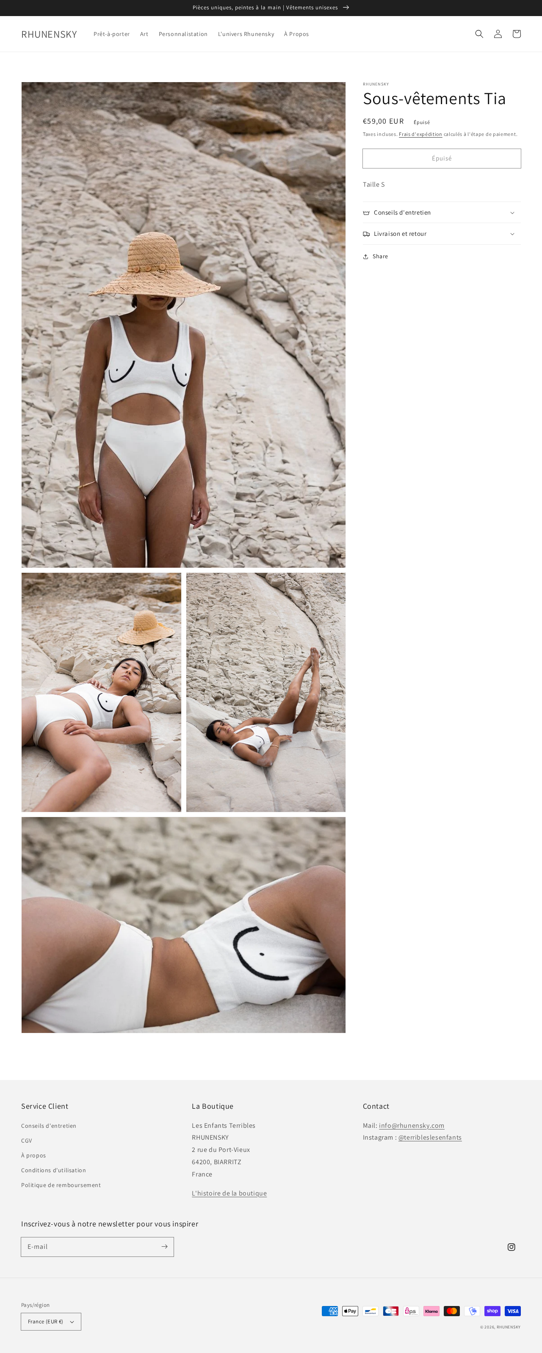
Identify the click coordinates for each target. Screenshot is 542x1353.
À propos (33, 1155)
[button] (479, 34)
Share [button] (380, 256)
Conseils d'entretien (49, 1125)
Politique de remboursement (61, 1185)
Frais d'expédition (420, 134)
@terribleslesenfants (430, 1137)
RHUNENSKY (509, 1327)
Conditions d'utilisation (53, 1170)
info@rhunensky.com (412, 1125)
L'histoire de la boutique (229, 1193)
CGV (26, 1140)
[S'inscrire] (164, 1246)
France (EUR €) (46, 1321)
